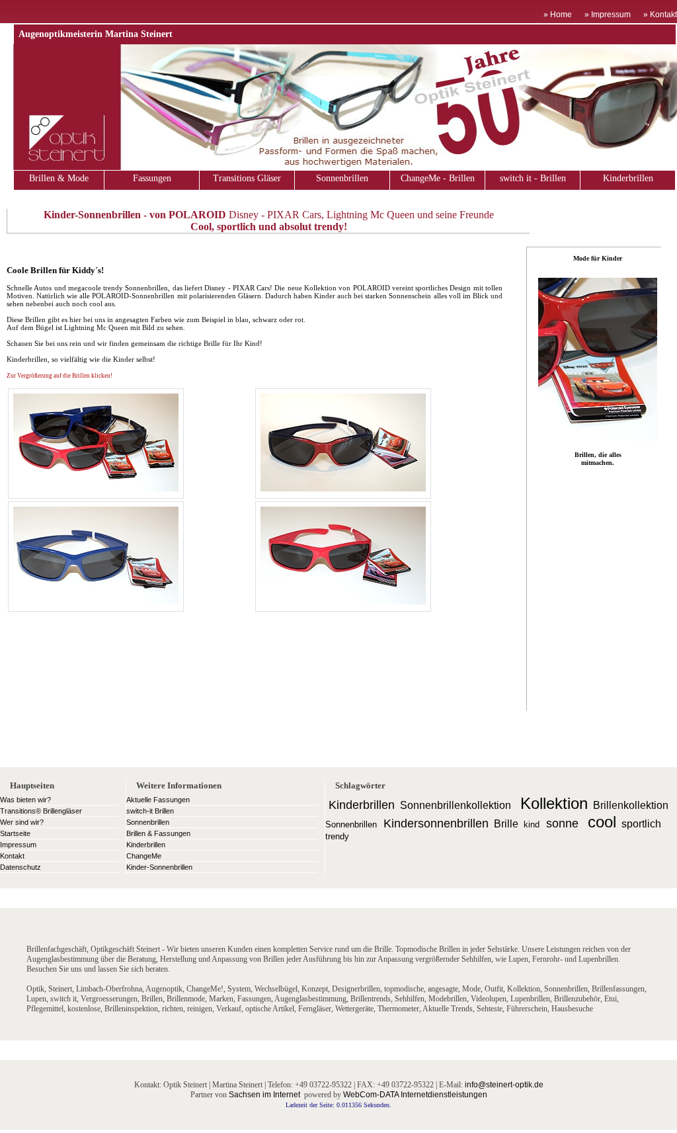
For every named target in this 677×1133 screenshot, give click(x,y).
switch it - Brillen (533, 178)
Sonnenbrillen (342, 178)
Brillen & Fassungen (158, 833)
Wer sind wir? (22, 822)
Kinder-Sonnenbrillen (159, 867)
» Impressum (607, 14)
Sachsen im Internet (264, 1094)
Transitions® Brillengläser (41, 811)
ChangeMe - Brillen (438, 178)
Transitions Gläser (247, 178)
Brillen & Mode (59, 178)
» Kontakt (660, 14)
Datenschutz (20, 867)
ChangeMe (143, 856)
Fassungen (152, 178)
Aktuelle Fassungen (158, 800)
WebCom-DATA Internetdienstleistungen (415, 1094)
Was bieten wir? (25, 800)
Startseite (15, 833)
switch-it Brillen (150, 811)
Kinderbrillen (628, 178)
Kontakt (12, 856)
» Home (557, 14)
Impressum (18, 845)
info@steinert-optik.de (504, 1084)
